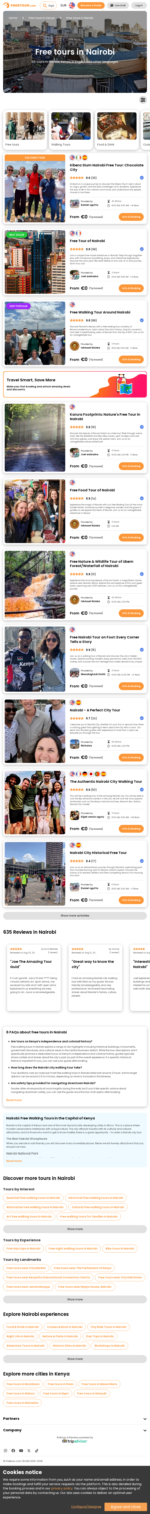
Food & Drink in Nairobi (22, 1327)
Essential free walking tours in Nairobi (33, 1198)
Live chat (120, 5)
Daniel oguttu (89, 205)
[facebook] (13, 1450)
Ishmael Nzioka (90, 347)
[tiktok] (36, 1450)
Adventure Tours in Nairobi (25, 1346)
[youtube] (21, 1450)
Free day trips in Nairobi (23, 1248)
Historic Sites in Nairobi (69, 1346)
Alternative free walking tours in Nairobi (34, 1207)
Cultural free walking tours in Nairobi (98, 1207)
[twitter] (29, 1450)
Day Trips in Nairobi (100, 1336)
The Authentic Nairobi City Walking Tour (106, 781)
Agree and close (126, 1507)
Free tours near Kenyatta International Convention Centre (48, 1277)
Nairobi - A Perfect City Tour (95, 710)
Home (13, 18)
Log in (139, 5)
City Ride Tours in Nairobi (108, 1327)
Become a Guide (91, 5)
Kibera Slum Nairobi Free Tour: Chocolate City (107, 167)
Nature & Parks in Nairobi (60, 1336)
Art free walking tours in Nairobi (29, 1216)
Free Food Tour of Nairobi (92, 490)
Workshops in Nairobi (109, 1346)
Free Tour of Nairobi (87, 241)
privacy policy (62, 1488)
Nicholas (86, 745)
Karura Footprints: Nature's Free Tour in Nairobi (105, 416)
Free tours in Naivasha (22, 1403)
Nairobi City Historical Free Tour (98, 853)
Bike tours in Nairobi (120, 1248)
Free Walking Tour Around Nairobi (100, 312)
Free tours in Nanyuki (92, 1393)
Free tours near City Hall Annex (120, 1277)
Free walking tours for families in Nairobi (89, 1216)
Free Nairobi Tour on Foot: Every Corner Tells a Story (104, 639)
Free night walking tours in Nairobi (73, 1248)
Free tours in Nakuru (20, 1393)
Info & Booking (131, 216)
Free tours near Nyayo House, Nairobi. (85, 1287)
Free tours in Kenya (42, 18)
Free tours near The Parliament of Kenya (82, 1268)
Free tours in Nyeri (56, 1393)
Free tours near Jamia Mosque (28, 1287)
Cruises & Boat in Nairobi (64, 1327)
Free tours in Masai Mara (99, 1384)
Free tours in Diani (60, 1384)
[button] (25, 130)
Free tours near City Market (26, 1268)
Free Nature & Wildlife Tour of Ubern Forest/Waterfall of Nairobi (101, 563)
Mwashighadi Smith (93, 674)
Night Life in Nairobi (20, 1336)
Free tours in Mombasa (22, 1384)
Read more (14, 1100)
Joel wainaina (89, 276)
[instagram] (5, 1450)
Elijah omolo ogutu (92, 817)
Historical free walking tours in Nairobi (95, 1198)
